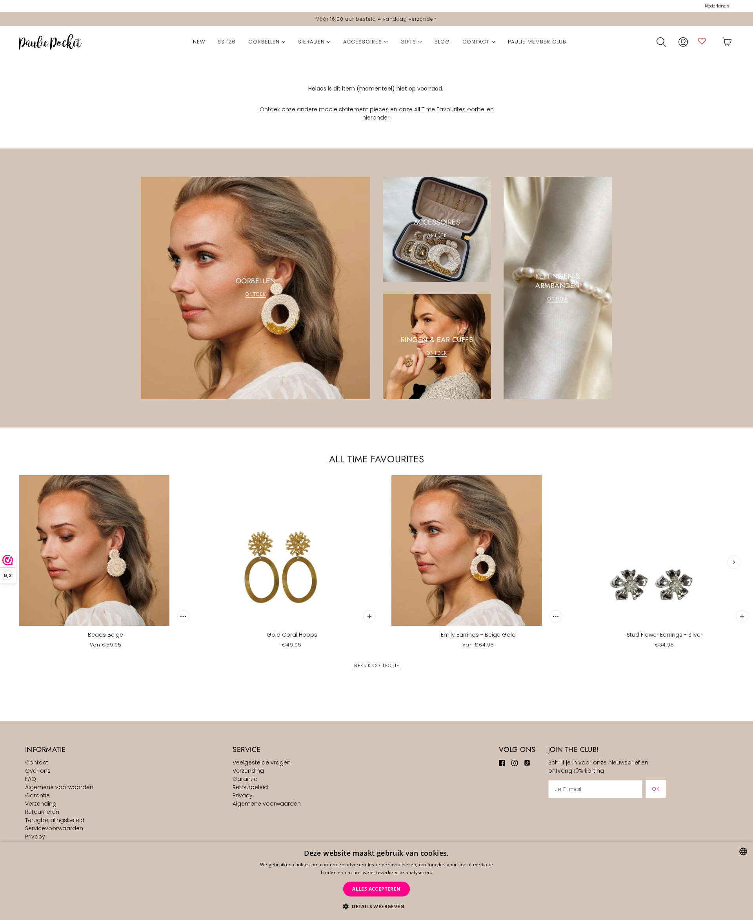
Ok (656, 789)
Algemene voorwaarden (59, 787)
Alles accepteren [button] (376, 889)
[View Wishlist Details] (702, 41)
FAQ (30, 779)
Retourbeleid (250, 787)
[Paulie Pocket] (50, 42)
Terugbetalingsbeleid (54, 820)
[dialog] (376, 881)
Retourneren (42, 812)
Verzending (40, 804)
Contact (36, 762)
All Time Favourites (376, 459)
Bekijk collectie (376, 666)
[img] (502, 762)
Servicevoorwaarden (54, 828)
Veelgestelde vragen (262, 762)
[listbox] (743, 851)
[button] (376, 906)
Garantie (37, 795)
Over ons (38, 771)
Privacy (35, 836)
